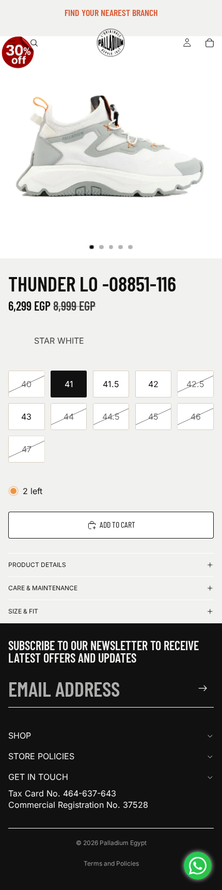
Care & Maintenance (42, 588)
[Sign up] (203, 688)
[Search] (34, 43)
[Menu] (12, 43)
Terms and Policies (111, 863)
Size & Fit (23, 611)
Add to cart (117, 524)
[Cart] (209, 43)
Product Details (37, 565)
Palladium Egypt (123, 843)
